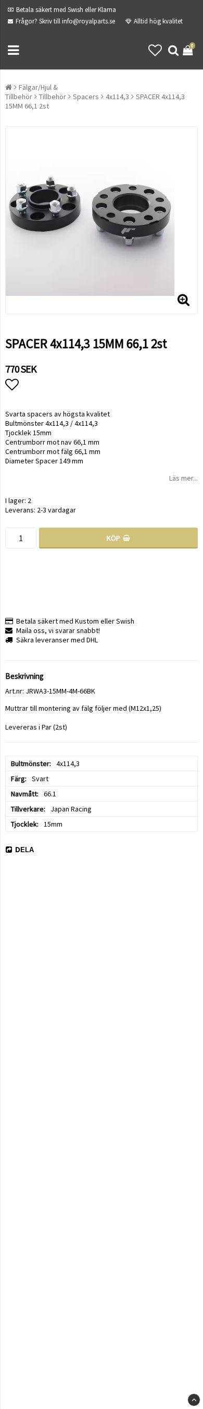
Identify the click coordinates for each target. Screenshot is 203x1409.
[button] (155, 50)
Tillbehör (52, 96)
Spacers (86, 96)
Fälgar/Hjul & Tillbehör (31, 91)
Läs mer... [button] (183, 478)
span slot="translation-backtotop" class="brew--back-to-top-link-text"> (193, 1399)
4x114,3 (117, 96)
